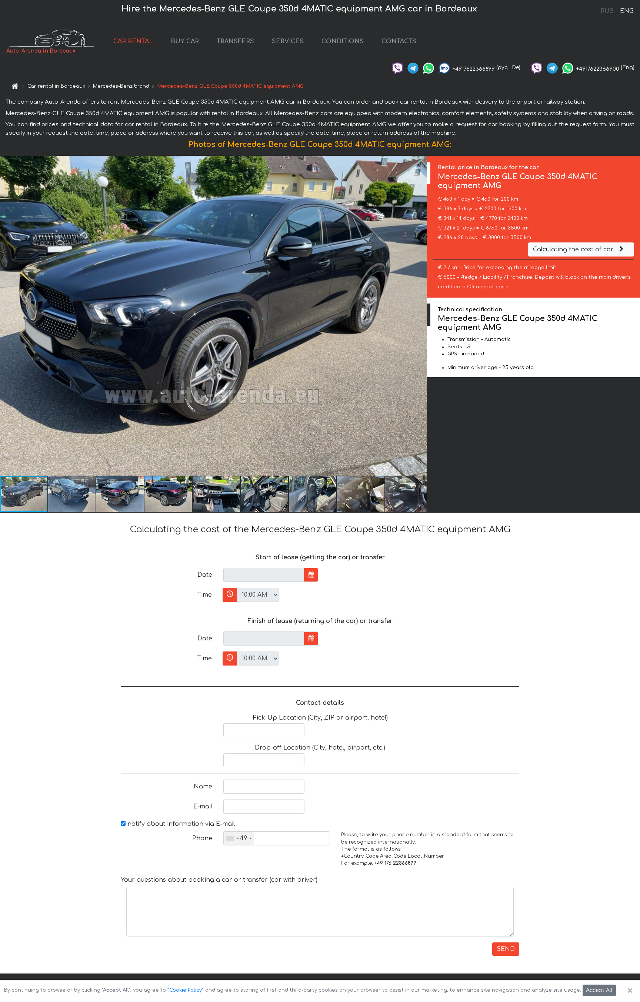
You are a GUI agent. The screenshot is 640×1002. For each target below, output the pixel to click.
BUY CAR (185, 41)
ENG (626, 11)
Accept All (599, 990)
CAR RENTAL (133, 41)
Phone (202, 838)
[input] (263, 575)
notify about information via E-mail (180, 824)
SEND (506, 949)
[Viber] (397, 67)
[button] (72, 494)
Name (203, 786)
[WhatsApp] (428, 67)
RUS (607, 11)
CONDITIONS (342, 41)
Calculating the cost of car (574, 249)
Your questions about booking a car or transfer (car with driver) (219, 880)
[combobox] (239, 838)
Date (204, 575)
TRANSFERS (235, 41)
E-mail (202, 806)
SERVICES (288, 41)
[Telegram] (413, 67)
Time (204, 595)
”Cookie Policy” (185, 990)
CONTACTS (398, 41)
